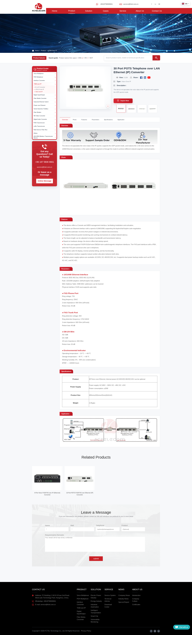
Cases (105, 11)
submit (96, 559)
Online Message (44, 181)
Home (54, 11)
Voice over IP (38, 91)
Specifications (108, 119)
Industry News (123, 599)
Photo (74, 119)
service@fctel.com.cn (130, 4)
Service (123, 11)
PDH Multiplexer (82, 599)
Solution (88, 11)
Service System (110, 595)
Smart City (94, 616)
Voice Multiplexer (83, 595)
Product (71, 11)
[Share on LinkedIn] (145, 77)
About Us (140, 11)
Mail (72, 525)
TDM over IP (52, 50)
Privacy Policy (86, 631)
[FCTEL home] (38, 4)
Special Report (123, 602)
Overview (65, 119)
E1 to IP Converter (40, 87)
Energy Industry (96, 601)
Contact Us (157, 11)
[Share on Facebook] (141, 77)
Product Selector (39, 58)
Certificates (136, 604)
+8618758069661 (106, 4)
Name (47, 525)
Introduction (136, 595)
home (37, 50)
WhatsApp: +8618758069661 (45, 601)
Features (84, 119)
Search (156, 57)
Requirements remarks (54, 535)
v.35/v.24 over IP (39, 89)
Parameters (95, 119)
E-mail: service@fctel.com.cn (45, 604)
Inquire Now (124, 100)
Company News (124, 595)
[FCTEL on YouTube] (149, 77)
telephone (100, 525)
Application (121, 119)
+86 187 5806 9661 (44, 162)
